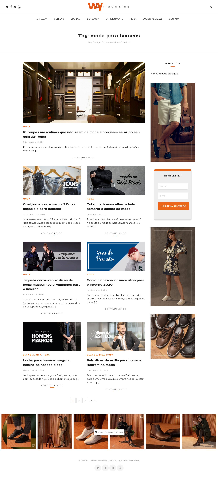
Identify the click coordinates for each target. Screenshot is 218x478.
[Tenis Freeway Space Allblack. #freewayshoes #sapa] (18, 431)
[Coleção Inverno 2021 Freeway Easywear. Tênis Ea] (127, 431)
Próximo (93, 400)
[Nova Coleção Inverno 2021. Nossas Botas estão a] (199, 431)
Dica (38, 355)
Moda (26, 126)
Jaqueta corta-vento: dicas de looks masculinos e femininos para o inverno (52, 284)
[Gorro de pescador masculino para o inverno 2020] (116, 256)
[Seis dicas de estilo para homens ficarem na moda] (116, 336)
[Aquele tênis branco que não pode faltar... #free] (91, 431)
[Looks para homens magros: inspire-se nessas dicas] (52, 336)
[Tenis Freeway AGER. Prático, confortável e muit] (55, 431)
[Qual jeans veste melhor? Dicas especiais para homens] (52, 180)
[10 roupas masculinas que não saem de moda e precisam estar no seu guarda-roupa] (84, 92)
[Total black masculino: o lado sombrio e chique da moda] (116, 180)
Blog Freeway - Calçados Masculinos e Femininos (109, 42)
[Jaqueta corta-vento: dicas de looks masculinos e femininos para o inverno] (52, 256)
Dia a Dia (28, 355)
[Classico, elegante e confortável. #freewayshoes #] (163, 431)
